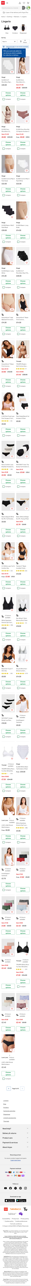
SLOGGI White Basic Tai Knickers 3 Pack (22, 768)
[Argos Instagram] (25, 1188)
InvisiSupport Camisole (20, 721)
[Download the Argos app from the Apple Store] (10, 1202)
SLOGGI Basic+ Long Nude (22, 226)
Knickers (6, 1107)
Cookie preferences (21, 1221)
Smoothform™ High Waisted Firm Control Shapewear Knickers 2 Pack (8, 319)
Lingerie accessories (9, 1118)
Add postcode (10, 46)
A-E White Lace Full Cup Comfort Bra (9, 567)
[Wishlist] (24, 3)
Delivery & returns (9, 1133)
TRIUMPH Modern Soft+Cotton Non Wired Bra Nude (21, 365)
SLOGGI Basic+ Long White (8, 272)
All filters (25, 41)
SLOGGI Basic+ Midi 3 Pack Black (8, 226)
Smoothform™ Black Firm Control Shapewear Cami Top (8, 365)
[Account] (20, 3)
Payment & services (10, 1142)
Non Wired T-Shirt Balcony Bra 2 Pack (21, 619)
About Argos (7, 1147)
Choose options (8, 94)
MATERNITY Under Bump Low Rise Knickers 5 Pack (7, 719)
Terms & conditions (16, 1224)
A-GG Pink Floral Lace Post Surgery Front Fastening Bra (8, 417)
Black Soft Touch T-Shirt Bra (7, 670)
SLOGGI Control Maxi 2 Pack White (22, 180)
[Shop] (7, 3)
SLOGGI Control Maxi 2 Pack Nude (8, 180)
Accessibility (6, 1218)
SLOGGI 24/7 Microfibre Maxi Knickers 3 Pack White (8, 81)
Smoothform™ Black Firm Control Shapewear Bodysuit (22, 319)
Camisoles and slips (9, 1111)
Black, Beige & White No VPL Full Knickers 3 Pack (8, 518)
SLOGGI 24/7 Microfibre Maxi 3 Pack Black (22, 272)
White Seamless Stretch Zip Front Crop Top (7, 621)
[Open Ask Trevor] (28, 8)
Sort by (3, 37)
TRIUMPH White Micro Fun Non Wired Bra (8, 770)
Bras (4, 1104)
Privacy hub (15, 1218)
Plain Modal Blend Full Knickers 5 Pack (22, 417)
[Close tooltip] (24, 50)
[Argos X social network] (15, 1188)
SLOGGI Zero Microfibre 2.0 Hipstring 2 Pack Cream (21, 81)
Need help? (7, 1128)
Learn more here (16, 1160)
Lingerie (5, 1100)
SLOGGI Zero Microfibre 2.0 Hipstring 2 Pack (6, 130)
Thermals (6, 1121)
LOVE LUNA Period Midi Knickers (7, 826)
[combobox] (11, 8)
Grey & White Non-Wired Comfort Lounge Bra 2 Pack (21, 670)
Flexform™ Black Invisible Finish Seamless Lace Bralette (21, 567)
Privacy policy (25, 1218)
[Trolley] (28, 3)
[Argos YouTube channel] (5, 1188)
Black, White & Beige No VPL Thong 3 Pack (22, 518)
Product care (7, 1138)
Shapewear (6, 1114)
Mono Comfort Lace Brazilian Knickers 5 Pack (7, 466)
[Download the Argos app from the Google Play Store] (21, 1202)
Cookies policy (9, 1221)
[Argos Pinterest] (20, 1188)
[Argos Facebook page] (10, 1188)
